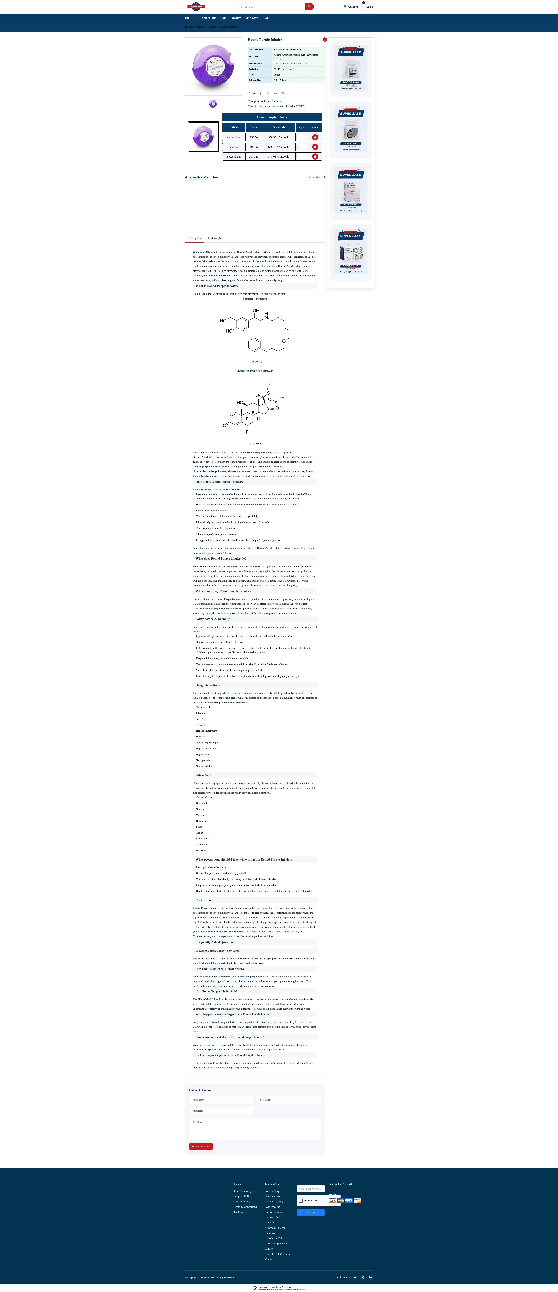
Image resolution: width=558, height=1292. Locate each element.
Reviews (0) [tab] (214, 238)
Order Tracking (242, 1191)
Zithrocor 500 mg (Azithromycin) (275, 1230)
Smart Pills (209, 17)
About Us (190, 1191)
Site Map (190, 1217)
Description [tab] (194, 238)
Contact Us (191, 1196)
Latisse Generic (274, 1212)
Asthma (212, 27)
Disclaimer (239, 1212)
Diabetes (201, 736)
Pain (223, 17)
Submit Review (202, 1146)
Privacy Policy (241, 1201)
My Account (192, 1201)
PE (195, 17)
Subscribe (310, 1212)
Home (190, 27)
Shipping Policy (242, 1196)
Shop (188, 1212)
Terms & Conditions (245, 1206)
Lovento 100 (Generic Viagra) (278, 1256)
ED (187, 17)
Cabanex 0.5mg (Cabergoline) (274, 1204)
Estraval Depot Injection (273, 1220)
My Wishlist (192, 1222)
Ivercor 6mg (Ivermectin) (272, 1193)
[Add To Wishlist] (325, 39)
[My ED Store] (196, 6)
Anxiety (236, 17)
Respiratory (201, 27)
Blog (265, 17)
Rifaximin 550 (273, 1238)
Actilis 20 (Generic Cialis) (276, 1246)
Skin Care (251, 17)
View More (316, 177)
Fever (199, 826)
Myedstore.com (201, 936)
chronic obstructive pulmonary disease (214, 471)
